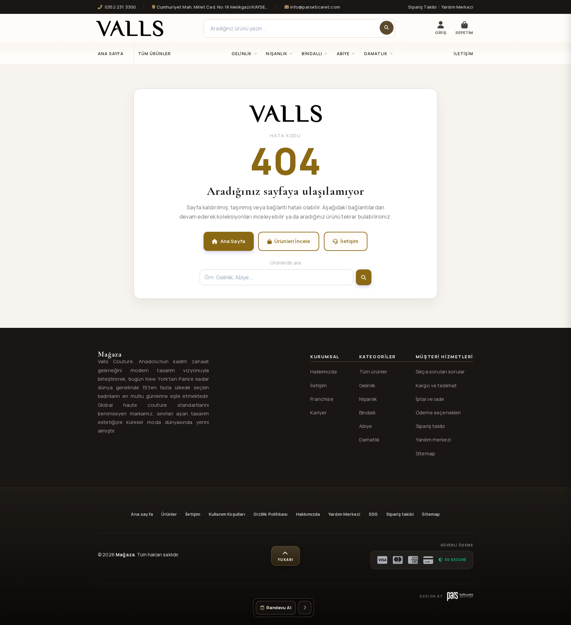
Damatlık (369, 439)
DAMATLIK (376, 53)
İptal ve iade (430, 399)
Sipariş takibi (430, 426)
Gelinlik (367, 385)
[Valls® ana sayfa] (285, 120)
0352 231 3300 (120, 7)
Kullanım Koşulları (227, 514)
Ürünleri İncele (292, 241)
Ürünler (169, 514)
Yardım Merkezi (457, 7)
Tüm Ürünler (154, 53)
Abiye (365, 426)
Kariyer (318, 412)
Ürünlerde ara (285, 263)
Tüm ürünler (373, 371)
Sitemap (425, 453)
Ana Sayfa (111, 53)
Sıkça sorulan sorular (440, 371)
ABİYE (343, 53)
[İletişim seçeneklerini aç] (304, 607)
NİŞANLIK (276, 53)
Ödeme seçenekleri (438, 412)
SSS (373, 514)
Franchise (321, 399)
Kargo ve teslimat (436, 385)
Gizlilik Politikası (270, 514)
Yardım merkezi (433, 439)
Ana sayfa (142, 514)
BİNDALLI (312, 53)
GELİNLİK (242, 53)
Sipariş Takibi (422, 7)
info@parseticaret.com (314, 7)
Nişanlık (368, 399)
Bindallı (367, 412)
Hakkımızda (323, 371)
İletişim (463, 53)
